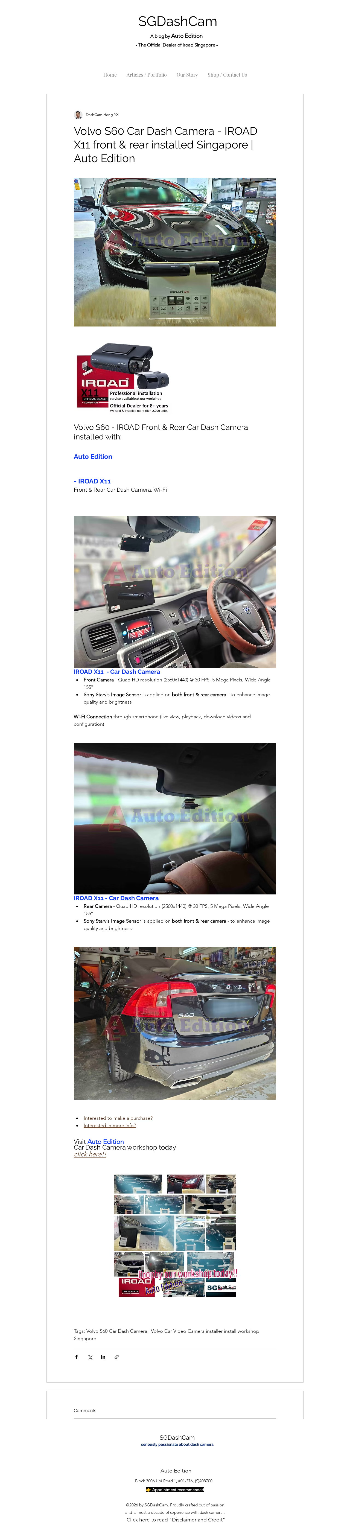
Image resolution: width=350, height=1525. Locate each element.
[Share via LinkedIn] (103, 1357)
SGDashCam (177, 21)
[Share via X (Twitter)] (89, 1357)
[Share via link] (116, 1357)
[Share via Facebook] (76, 1357)
